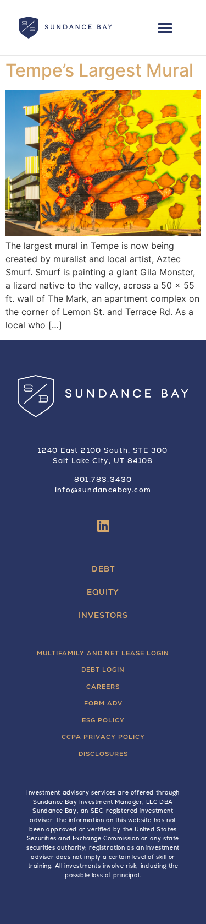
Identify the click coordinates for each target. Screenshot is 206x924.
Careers (103, 687)
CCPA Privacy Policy (103, 737)
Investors (103, 615)
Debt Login (103, 669)
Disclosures (103, 754)
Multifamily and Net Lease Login (103, 653)
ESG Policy (103, 720)
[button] (165, 27)
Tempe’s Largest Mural (99, 70)
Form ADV (103, 703)
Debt (103, 569)
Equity (103, 592)
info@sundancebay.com (103, 489)
